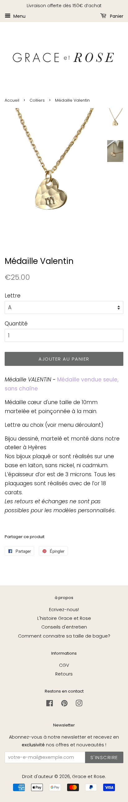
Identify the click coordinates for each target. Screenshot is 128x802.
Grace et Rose (88, 776)
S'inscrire (104, 757)
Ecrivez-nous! (64, 609)
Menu (18, 16)
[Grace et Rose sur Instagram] (78, 704)
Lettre (13, 295)
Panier (116, 16)
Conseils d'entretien (64, 627)
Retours (64, 674)
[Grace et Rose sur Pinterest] (64, 704)
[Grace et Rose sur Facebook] (49, 704)
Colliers (37, 100)
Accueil (12, 100)
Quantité (16, 323)
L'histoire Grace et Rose (64, 618)
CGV (64, 665)
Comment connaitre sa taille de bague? (64, 636)
